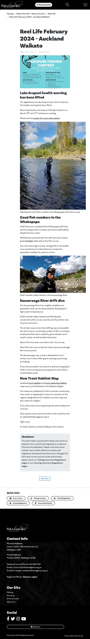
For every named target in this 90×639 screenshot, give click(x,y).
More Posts (45, 479)
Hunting (10, 595)
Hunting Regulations (20, 503)
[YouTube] (23, 619)
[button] (85, 4)
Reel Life (52, 13)
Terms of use (78, 636)
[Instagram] (18, 619)
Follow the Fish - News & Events (30, 13)
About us (11, 602)
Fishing (10, 13)
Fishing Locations (40, 498)
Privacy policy (69, 636)
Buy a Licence (17, 498)
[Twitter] (13, 619)
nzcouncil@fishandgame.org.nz (27, 567)
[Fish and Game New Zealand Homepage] (12, 5)
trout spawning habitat (56, 383)
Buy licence (36, 627)
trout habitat (35, 383)
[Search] (67, 4)
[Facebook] (8, 619)
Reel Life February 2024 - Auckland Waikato (29, 17)
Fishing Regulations (64, 498)
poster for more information (47, 118)
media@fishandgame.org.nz (35, 570)
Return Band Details (45, 503)
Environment (13, 598)
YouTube (29, 241)
